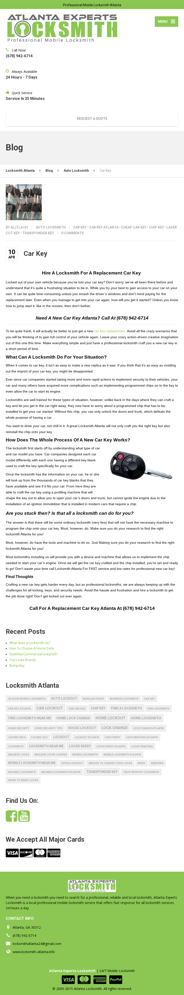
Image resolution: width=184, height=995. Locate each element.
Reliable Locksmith (22, 772)
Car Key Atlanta (103, 227)
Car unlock (77, 708)
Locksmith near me (46, 746)
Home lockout (111, 718)
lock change (115, 728)
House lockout (82, 728)
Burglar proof (93, 698)
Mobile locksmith (85, 754)
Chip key (156, 227)
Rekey (141, 763)
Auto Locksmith (51, 227)
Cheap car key (133, 227)
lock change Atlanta (148, 728)
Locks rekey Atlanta (111, 746)
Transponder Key (38, 233)
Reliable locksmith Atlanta (61, 772)
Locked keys (17, 737)
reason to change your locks (110, 763)
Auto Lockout (64, 698)
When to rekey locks (23, 780)
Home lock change (73, 718)
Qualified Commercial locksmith (33, 654)
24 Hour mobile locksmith (27, 698)
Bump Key (17, 666)
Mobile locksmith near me (32, 763)
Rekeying (157, 763)
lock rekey (112, 737)
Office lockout (72, 763)
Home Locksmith (146, 718)
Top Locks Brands (22, 660)
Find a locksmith (126, 708)
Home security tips (49, 728)
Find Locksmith (158, 708)
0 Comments (72, 233)
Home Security (18, 728)
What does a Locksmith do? (30, 643)
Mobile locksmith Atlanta (122, 754)
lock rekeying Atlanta (142, 737)
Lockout (61, 737)
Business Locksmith (124, 698)
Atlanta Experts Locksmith (72, 970)
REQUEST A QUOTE (92, 118)
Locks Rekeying (142, 746)
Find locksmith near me (29, 718)
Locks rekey (80, 746)
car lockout (49, 708)
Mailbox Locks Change (50, 754)
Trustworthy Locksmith (141, 772)
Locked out (39, 737)
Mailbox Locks (18, 754)
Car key (79, 227)
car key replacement (109, 331)
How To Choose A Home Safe (31, 648)
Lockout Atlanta (87, 737)
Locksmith (15, 746)
